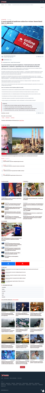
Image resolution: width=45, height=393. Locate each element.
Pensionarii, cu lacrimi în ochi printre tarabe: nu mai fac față (14, 166)
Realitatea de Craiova (18, 383)
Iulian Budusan (27, 328)
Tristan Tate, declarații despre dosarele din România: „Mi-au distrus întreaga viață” (18, 106)
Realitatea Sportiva (8, 383)
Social (4, 169)
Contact (2, 378)
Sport (4, 174)
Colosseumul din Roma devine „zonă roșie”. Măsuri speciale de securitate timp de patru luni (19, 110)
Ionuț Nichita (27, 360)
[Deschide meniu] (43, 2)
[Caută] (41, 2)
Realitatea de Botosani (11, 56)
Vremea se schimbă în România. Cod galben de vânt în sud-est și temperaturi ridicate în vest (22, 346)
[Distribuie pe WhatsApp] (41, 56)
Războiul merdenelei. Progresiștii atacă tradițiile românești (14, 170)
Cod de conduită (19, 378)
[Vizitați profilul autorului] (2, 56)
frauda (3, 117)
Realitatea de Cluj (40, 384)
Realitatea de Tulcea (34, 384)
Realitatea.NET (3, 383)
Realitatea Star (13, 383)
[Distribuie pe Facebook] (39, 56)
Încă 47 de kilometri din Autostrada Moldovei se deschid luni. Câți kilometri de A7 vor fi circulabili (22, 362)
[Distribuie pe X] (43, 56)
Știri (5, 4)
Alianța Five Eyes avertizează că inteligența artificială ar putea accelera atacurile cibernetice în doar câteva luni (7, 363)
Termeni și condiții (6, 378)
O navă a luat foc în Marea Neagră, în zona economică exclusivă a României (36, 330)
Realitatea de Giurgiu (3, 384)
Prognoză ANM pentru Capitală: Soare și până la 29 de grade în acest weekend (22, 330)
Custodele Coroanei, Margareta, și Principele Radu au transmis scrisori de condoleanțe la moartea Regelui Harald (33, 204)
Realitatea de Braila (37, 383)
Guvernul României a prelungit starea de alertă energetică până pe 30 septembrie (7, 314)
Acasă (3, 4)
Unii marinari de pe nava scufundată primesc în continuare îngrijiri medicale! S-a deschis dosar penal (7, 331)
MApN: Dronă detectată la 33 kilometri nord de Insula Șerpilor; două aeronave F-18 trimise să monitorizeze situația (7, 347)
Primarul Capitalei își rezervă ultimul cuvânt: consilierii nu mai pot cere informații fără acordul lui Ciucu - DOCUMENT (33, 209)
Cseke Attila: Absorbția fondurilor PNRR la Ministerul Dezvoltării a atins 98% (12, 253)
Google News (21, 120)
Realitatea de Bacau (15, 384)
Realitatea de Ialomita (28, 384)
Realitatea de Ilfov (9, 384)
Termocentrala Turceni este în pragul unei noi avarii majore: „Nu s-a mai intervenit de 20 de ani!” (19, 155)
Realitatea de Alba (31, 383)
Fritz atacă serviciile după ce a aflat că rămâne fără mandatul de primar (22, 314)
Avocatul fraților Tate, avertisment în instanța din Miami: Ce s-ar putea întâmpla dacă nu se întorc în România (13, 217)
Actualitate (9, 4)
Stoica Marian (13, 328)
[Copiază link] (37, 56)
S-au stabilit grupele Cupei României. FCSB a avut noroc (12, 175)
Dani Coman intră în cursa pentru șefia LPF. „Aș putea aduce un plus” (36, 362)
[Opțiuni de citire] (43, 391)
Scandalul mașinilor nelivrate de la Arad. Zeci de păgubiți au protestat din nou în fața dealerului (20, 108)
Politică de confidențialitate (13, 378)
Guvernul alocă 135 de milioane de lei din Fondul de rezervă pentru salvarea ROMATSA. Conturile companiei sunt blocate (13, 244)
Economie (2, 158)
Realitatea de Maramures (22, 384)
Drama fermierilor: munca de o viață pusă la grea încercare (13, 161)
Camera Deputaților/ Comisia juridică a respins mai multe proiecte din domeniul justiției (35, 314)
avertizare (12, 117)
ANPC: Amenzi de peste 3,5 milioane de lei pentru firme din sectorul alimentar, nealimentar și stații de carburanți (11, 239)
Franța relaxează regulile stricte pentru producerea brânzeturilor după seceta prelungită (36, 346)
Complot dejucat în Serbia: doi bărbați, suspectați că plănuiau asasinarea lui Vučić (18, 105)
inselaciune (7, 117)
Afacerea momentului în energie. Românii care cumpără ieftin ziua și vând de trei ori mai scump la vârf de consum (12, 249)
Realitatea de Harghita (25, 383)
